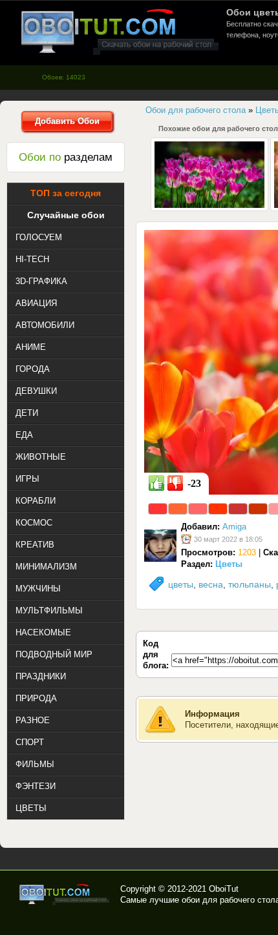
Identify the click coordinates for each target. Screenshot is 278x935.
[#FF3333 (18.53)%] (157, 509)
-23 (194, 483)
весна (210, 584)
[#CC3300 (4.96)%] (258, 509)
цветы (180, 584)
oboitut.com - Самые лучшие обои (65, 894)
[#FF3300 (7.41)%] (218, 509)
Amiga (234, 526)
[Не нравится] (175, 483)
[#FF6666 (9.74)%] (198, 509)
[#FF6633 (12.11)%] (177, 509)
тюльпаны (249, 584)
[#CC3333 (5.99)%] (238, 509)
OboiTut (224, 889)
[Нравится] (156, 483)
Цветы (228, 564)
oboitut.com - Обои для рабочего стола (119, 31)
